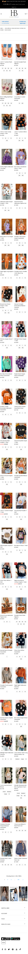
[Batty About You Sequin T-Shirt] (7, 227)
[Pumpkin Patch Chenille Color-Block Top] (21, 262)
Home (1, 28)
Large (22, 759)
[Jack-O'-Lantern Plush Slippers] (7, 52)
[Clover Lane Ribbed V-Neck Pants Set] (21, 814)
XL (19, 103)
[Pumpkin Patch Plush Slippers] (21, 605)
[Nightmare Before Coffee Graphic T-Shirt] (21, 571)
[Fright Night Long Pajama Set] (7, 262)
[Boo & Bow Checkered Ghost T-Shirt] (21, 157)
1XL (21, 795)
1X (16, 830)
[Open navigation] (3, 14)
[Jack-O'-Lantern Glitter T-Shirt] (21, 122)
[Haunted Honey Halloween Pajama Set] (21, 192)
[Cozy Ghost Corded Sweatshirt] (21, 87)
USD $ (3, 942)
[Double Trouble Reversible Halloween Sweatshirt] (7, 397)
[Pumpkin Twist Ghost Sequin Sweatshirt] (21, 227)
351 (18, 879)
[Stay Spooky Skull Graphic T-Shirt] (7, 431)
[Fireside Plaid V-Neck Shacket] (7, 848)
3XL (22, 140)
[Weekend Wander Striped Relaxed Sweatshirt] (7, 814)
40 (11, 68)
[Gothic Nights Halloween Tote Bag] (7, 157)
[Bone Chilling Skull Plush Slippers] (7, 87)
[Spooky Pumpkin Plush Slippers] (21, 52)
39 (8, 68)
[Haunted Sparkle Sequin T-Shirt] (21, 431)
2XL (22, 103)
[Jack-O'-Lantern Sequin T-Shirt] (7, 501)
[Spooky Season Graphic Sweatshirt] (7, 708)
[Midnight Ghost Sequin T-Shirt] (21, 329)
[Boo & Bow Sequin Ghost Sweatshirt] (21, 708)
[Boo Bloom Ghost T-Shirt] (21, 536)
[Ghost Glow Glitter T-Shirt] (7, 571)
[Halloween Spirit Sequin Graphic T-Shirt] (7, 192)
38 (5, 68)
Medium (17, 759)
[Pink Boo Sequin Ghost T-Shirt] (7, 329)
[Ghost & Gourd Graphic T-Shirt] (7, 466)
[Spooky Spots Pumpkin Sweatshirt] (7, 640)
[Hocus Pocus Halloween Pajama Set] (7, 605)
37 (2, 68)
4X (25, 830)
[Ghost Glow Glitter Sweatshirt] (21, 640)
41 (19, 70)
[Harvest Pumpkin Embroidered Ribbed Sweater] (21, 294)
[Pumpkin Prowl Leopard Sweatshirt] (7, 675)
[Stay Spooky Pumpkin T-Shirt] (21, 501)
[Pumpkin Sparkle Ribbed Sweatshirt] (21, 466)
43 (9, 70)
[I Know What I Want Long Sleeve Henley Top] (21, 743)
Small (4, 791)
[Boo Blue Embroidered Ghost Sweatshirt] (7, 364)
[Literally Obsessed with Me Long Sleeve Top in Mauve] (21, 775)
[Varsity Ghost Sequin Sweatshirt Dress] (21, 397)
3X (22, 830)
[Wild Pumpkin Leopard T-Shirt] (7, 536)
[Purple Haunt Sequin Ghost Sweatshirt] (21, 364)
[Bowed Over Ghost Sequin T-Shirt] (7, 294)
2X (19, 830)
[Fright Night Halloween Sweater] (21, 675)
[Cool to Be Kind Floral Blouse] (7, 775)
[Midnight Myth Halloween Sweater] (7, 743)
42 (6, 70)
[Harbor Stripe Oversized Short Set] (21, 848)
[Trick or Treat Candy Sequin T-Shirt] (7, 122)
